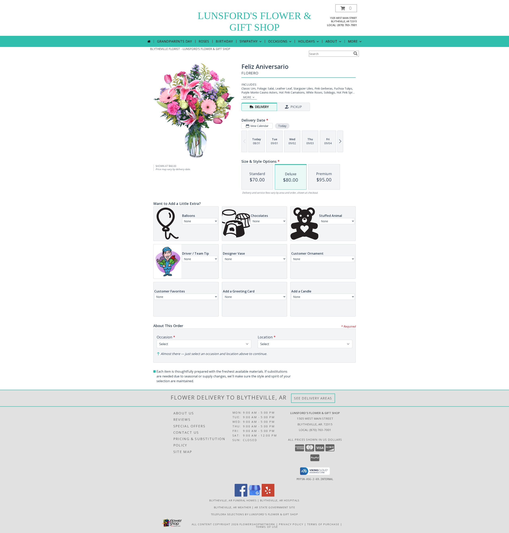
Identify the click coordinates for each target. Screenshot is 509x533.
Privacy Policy (291, 524)
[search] (355, 53)
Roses (204, 41)
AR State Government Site (274, 507)
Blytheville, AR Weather (232, 507)
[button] (346, 8)
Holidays (306, 41)
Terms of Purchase (323, 524)
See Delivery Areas (313, 398)
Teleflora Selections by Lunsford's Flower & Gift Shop (254, 514)
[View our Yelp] (268, 495)
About (331, 41)
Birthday (224, 41)
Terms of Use (267, 527)
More (353, 41)
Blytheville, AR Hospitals (280, 500)
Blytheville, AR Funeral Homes (233, 500)
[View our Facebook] (241, 495)
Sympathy (249, 41)
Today (282, 126)
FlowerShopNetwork (257, 524)
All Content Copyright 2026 (215, 524)
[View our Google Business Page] (254, 495)
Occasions (278, 41)
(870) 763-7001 (347, 25)
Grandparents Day (174, 41)
